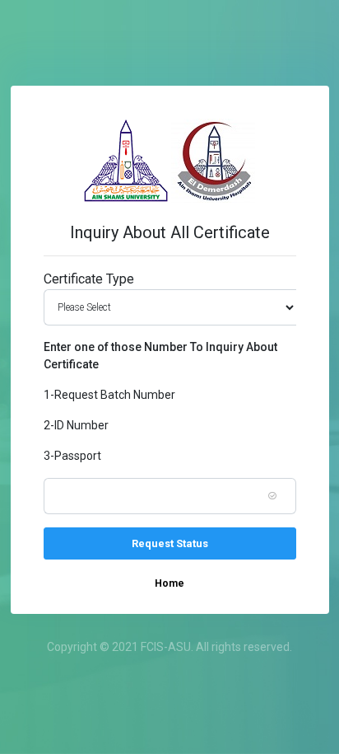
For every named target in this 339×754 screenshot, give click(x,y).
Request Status (170, 543)
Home (169, 583)
